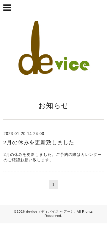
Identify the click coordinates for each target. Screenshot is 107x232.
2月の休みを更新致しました (38, 142)
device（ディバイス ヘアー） (50, 211)
